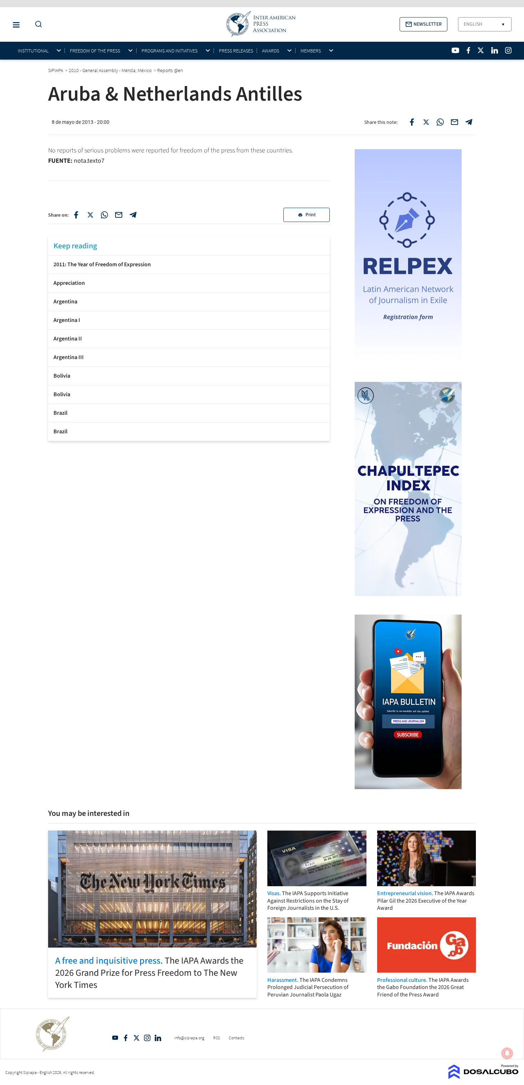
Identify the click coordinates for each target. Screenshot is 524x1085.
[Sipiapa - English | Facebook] (468, 50)
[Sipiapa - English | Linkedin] (494, 50)
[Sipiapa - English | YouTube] (455, 50)
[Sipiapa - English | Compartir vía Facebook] (76, 215)
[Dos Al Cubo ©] (483, 1076)
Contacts (236, 1037)
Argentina (65, 302)
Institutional (33, 51)
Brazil (60, 413)
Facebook (126, 1038)
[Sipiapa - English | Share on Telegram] (469, 122)
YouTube (115, 1038)
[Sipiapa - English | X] (480, 50)
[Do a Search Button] (36, 24)
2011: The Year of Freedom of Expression (102, 264)
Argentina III (68, 357)
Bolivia (61, 376)
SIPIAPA (56, 70)
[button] (423, 24)
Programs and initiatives (169, 51)
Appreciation (69, 283)
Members (310, 51)
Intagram (147, 1038)
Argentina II (67, 339)
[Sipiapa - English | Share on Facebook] (412, 122)
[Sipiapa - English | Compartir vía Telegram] (133, 215)
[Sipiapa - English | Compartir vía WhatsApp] (104, 215)
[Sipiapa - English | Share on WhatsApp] (440, 122)
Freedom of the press (95, 51)
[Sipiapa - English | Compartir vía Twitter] (90, 215)
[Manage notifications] (507, 1053)
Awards (270, 51)
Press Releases (236, 50)
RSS (216, 1037)
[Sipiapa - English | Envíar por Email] (454, 122)
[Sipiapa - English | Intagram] (508, 50)
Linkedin (158, 1038)
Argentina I (66, 320)
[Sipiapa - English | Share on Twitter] (426, 122)
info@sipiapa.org (189, 1037)
